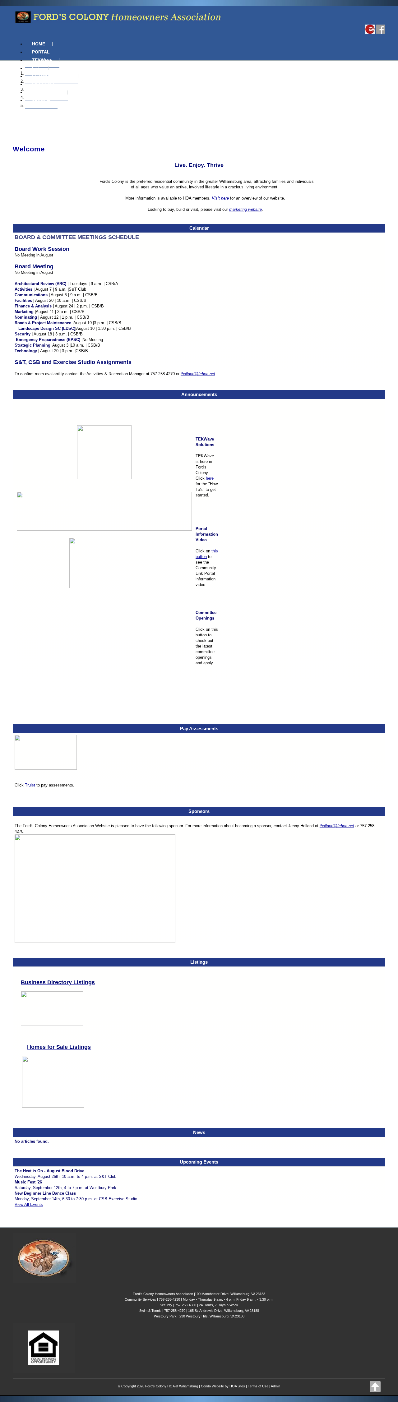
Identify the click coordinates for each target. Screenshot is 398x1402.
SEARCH (41, 100)
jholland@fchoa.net (198, 373)
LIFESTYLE (44, 84)
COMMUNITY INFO (51, 76)
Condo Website (212, 1386)
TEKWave (42, 60)
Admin (275, 1386)
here (210, 478)
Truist (30, 785)
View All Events (29, 1204)
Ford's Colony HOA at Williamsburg (171, 1386)
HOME (38, 43)
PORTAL (41, 51)
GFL (36, 68)
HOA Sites (237, 1386)
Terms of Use (258, 1386)
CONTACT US (46, 92)
